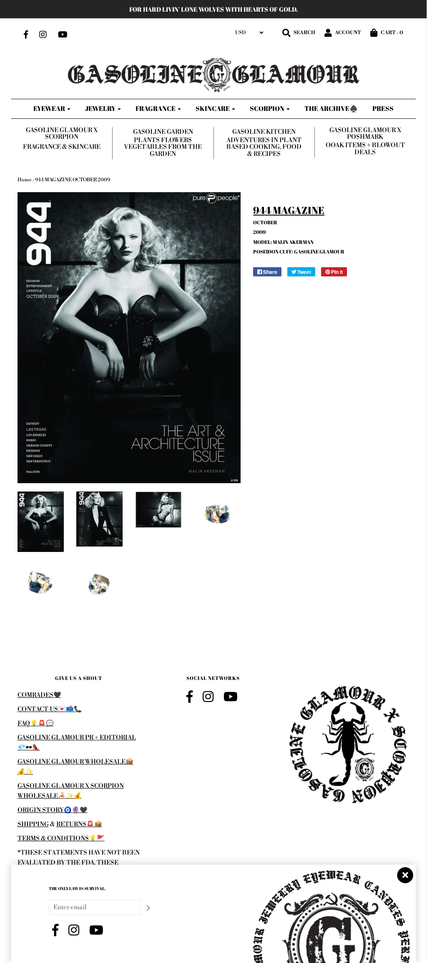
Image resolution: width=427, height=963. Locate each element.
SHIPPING (33, 824)
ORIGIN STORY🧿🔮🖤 (53, 810)
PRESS (383, 108)
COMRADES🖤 (39, 695)
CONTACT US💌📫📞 (50, 709)
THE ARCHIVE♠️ (331, 108)
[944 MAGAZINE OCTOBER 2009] (41, 522)
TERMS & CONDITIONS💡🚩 (61, 839)
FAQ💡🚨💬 (36, 723)
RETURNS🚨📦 (79, 824)
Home (25, 180)
